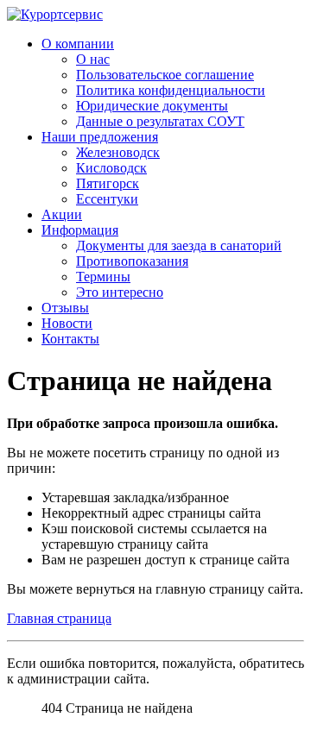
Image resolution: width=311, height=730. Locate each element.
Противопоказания (132, 261)
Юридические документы (152, 105)
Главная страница (59, 618)
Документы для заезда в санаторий (179, 245)
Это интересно (119, 292)
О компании (77, 43)
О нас (93, 59)
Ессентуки (107, 199)
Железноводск (118, 152)
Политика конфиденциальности (170, 90)
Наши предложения (99, 136)
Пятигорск (107, 183)
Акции (61, 214)
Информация (79, 230)
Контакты (70, 338)
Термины (103, 276)
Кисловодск (111, 167)
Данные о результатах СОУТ (160, 121)
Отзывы (65, 307)
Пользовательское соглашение (165, 74)
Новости (66, 323)
